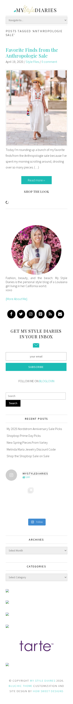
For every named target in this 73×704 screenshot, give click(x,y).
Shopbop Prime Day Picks (24, 436)
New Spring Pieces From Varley (27, 442)
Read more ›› (36, 180)
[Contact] (60, 314)
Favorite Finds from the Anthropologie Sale (32, 53)
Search (13, 403)
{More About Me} (16, 299)
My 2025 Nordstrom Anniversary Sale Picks (34, 429)
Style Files (32, 62)
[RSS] (50, 314)
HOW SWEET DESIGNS (48, 691)
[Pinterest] (40, 314)
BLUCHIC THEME (20, 686)
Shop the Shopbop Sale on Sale (28, 456)
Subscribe (36, 367)
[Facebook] (11, 314)
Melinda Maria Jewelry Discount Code (31, 449)
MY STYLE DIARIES (42, 680)
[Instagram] (31, 314)
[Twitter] (21, 314)
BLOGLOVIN (46, 381)
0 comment (49, 62)
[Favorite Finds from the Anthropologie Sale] (37, 145)
